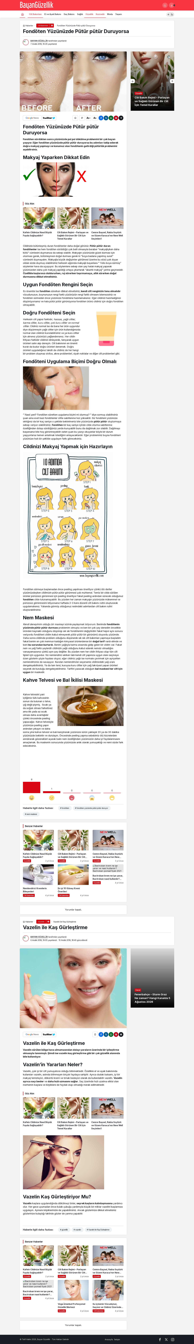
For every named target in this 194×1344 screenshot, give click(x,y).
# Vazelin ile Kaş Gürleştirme (98, 1230)
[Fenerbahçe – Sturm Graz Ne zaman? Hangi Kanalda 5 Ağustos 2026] (152, 978)
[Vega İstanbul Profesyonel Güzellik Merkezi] (73, 1296)
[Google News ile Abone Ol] (32, 117)
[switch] (170, 14)
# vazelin (77, 1230)
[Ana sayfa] (22, 14)
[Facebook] (160, 1339)
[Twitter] (166, 1339)
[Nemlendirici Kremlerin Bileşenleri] (38, 880)
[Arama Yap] (165, 5)
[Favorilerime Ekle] (75, 118)
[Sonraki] (172, 81)
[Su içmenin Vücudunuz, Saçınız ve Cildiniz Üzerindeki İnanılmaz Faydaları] (108, 1296)
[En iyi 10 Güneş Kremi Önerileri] (73, 880)
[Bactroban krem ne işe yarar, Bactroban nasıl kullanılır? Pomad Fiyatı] (108, 880)
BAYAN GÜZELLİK (39, 40)
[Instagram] (172, 1339)
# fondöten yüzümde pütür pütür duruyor (91, 808)
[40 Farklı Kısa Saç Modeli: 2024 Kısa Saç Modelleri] (152, 81)
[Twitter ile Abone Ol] (49, 117)
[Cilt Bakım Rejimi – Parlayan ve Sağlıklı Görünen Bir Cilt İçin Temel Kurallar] (73, 223)
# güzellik (64, 1230)
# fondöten (64, 808)
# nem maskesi (31, 814)
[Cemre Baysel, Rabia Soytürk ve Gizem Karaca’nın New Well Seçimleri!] (107, 223)
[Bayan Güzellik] (36, 5)
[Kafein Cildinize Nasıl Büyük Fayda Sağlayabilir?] (39, 223)
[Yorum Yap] (82, 118)
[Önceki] (133, 81)
